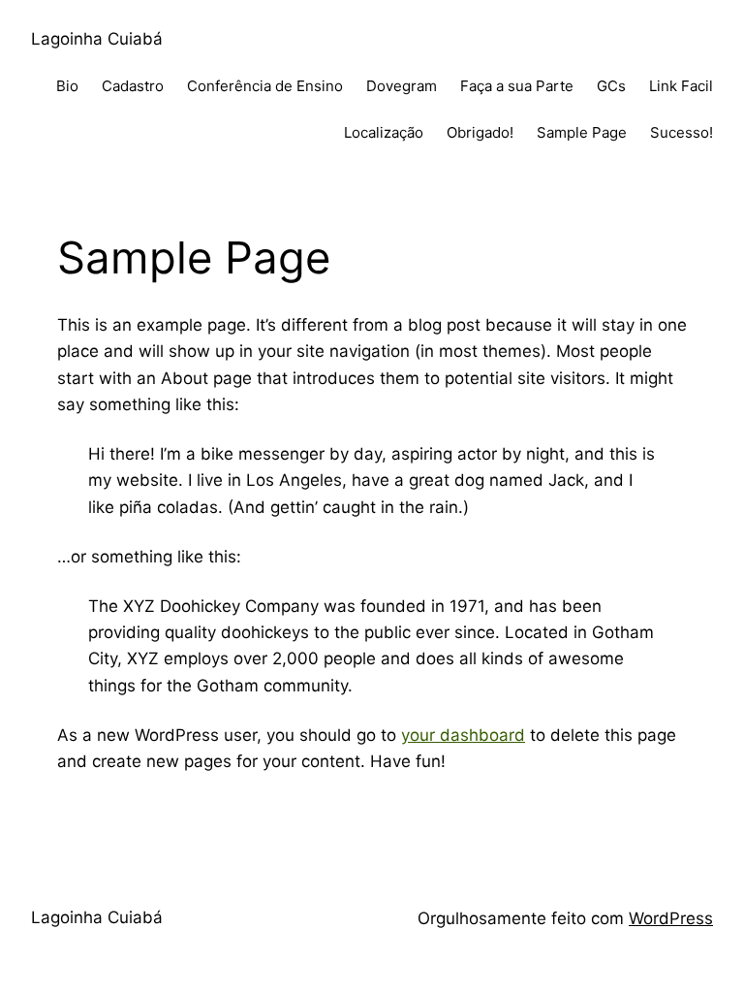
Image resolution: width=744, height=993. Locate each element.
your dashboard (463, 735)
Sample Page (582, 132)
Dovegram (401, 86)
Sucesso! (681, 132)
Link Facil (681, 86)
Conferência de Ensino (265, 86)
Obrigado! (480, 132)
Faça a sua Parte (517, 86)
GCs (611, 86)
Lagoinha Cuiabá (97, 38)
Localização (383, 132)
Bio (67, 86)
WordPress (671, 918)
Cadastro (133, 86)
